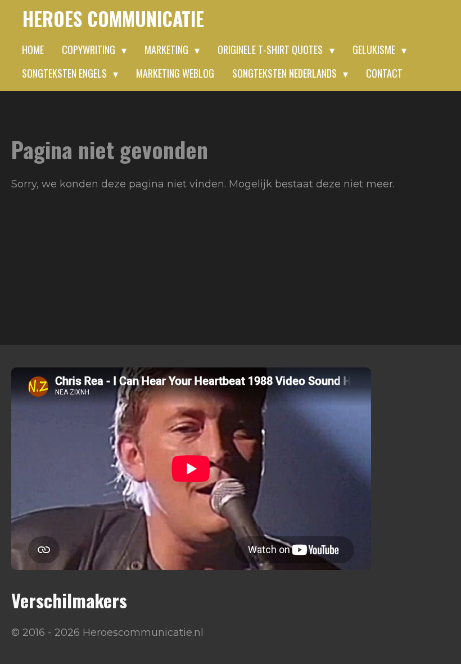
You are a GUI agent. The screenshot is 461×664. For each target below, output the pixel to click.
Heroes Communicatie (113, 19)
